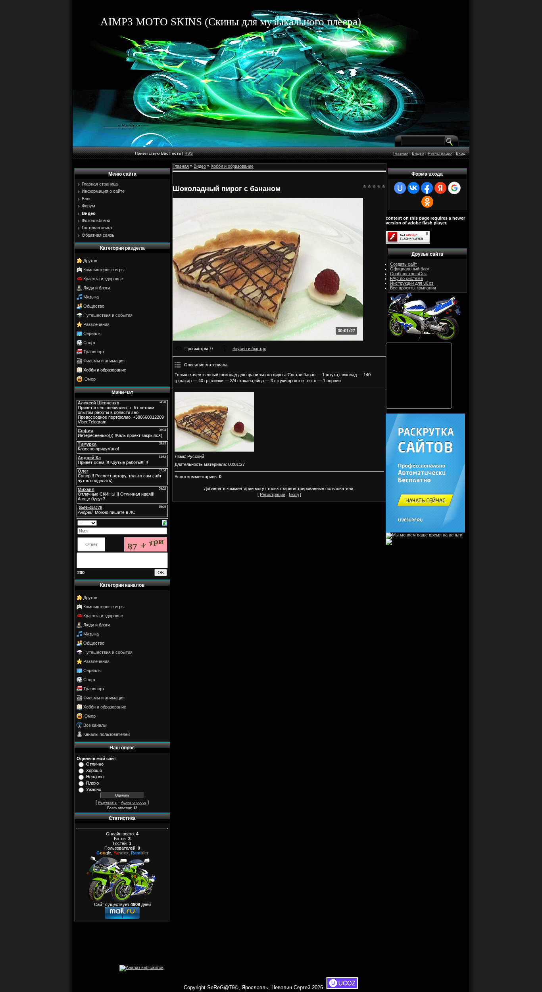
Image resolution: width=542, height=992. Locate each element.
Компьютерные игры (104, 269)
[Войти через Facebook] (427, 188)
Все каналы (95, 725)
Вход (460, 153)
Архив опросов (133, 802)
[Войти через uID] (400, 188)
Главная (400, 153)
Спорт (89, 342)
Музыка (91, 297)
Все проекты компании (413, 287)
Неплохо (95, 776)
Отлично (95, 764)
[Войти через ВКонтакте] (413, 188)
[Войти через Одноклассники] (427, 202)
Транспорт (93, 351)
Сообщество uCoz (408, 273)
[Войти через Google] (454, 188)
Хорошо (94, 770)
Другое (90, 260)
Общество (93, 306)
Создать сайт (403, 264)
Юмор (89, 379)
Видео (418, 153)
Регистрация (440, 153)
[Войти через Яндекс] (440, 188)
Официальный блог (409, 268)
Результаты (107, 802)
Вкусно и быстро (249, 348)
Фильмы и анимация (104, 360)
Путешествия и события (108, 315)
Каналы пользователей (106, 734)
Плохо (92, 783)
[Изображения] (214, 422)
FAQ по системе (406, 278)
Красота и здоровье (103, 278)
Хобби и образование (104, 370)
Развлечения (96, 324)
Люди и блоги (96, 287)
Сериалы (92, 333)
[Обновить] (164, 522)
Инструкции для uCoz (412, 283)
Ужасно (93, 789)
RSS (189, 153)
